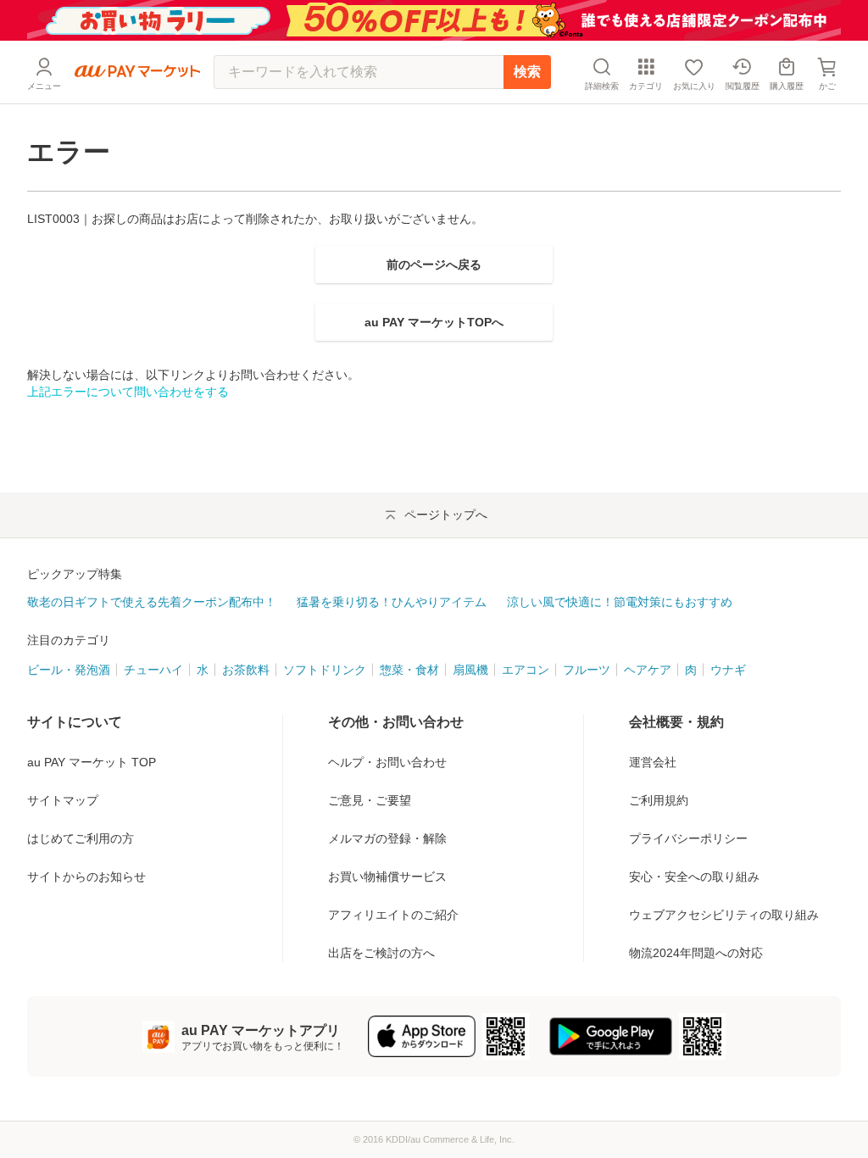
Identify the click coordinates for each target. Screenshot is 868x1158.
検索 (527, 71)
